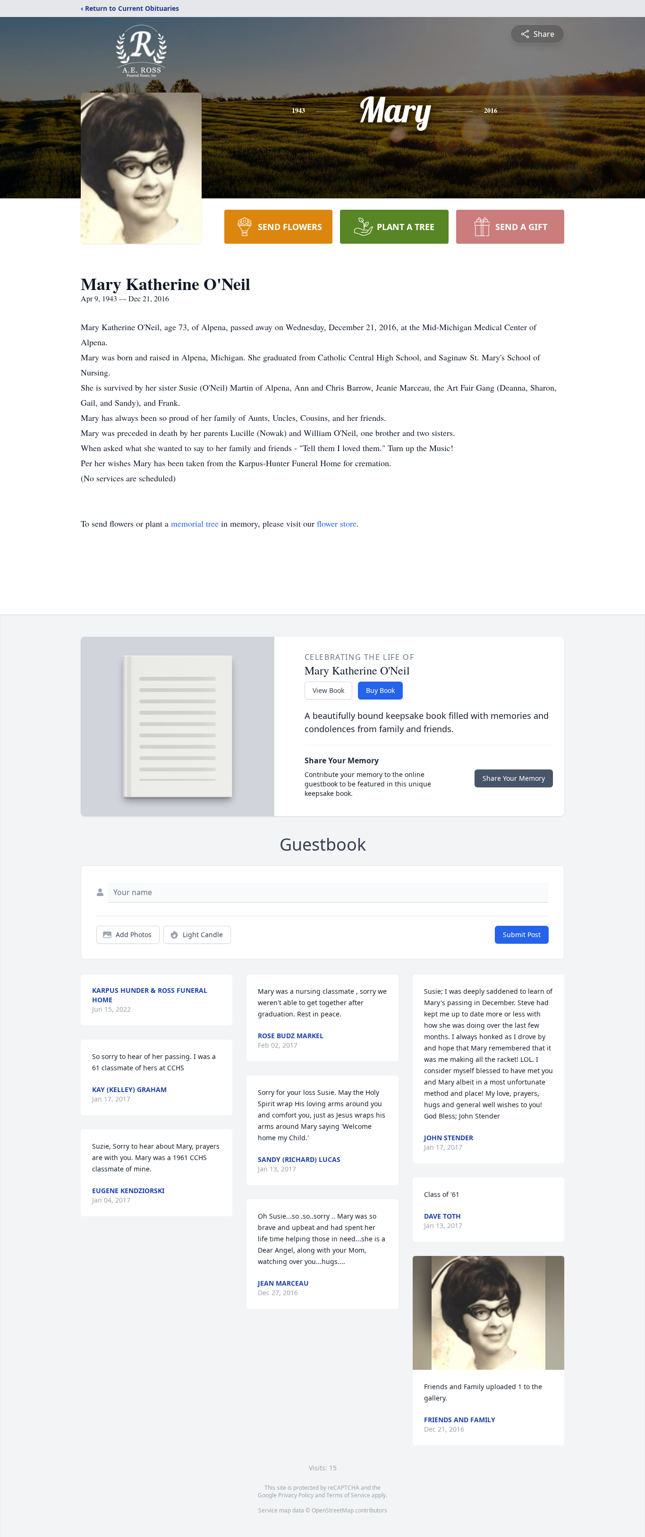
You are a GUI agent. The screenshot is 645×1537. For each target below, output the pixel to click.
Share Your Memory (514, 778)
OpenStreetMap (333, 1510)
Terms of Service (348, 1495)
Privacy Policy (296, 1495)
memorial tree (195, 523)
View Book (328, 690)
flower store (336, 523)
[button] (488, 1313)
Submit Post (522, 934)
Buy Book (380, 690)
